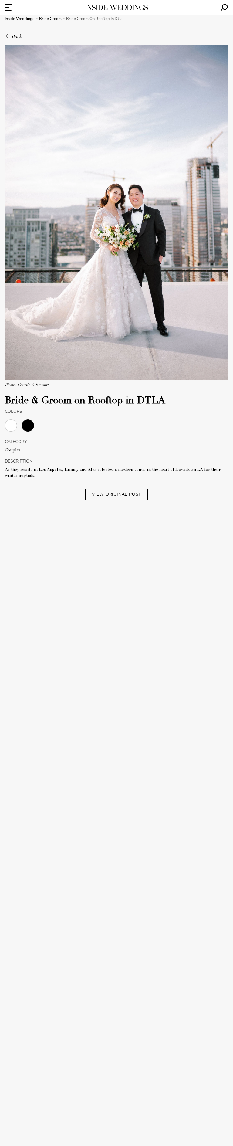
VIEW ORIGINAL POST (116, 494)
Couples (13, 450)
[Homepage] (116, 7)
